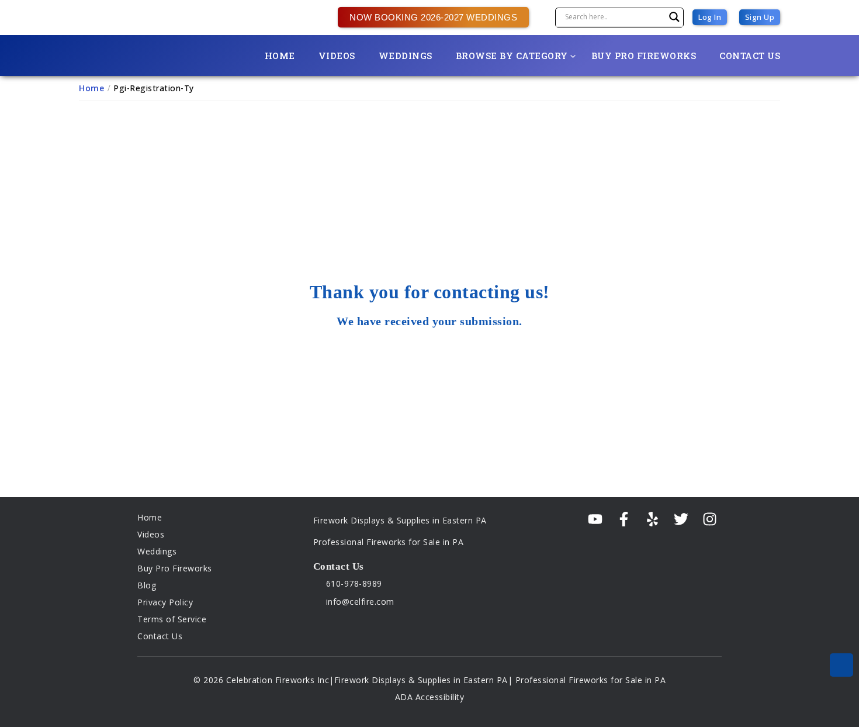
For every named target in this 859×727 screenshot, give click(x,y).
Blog (146, 585)
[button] (427, 17)
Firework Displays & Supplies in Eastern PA (400, 520)
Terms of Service (171, 619)
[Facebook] (623, 519)
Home (280, 55)
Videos (336, 55)
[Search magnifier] (674, 17)
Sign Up (760, 17)
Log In (709, 17)
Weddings (405, 55)
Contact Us (749, 55)
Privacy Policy (165, 602)
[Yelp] (652, 519)
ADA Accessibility (430, 696)
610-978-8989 (352, 583)
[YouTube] (595, 519)
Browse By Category (512, 55)
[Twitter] (681, 519)
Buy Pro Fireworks (644, 55)
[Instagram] (709, 519)
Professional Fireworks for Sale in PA (388, 541)
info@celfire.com (358, 601)
